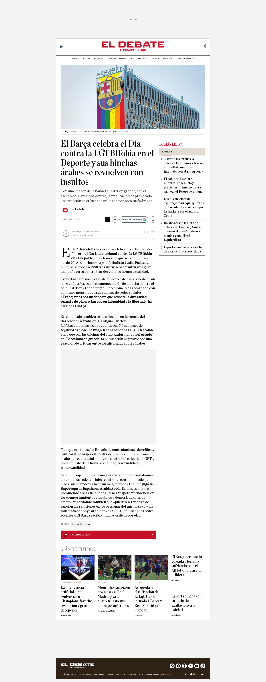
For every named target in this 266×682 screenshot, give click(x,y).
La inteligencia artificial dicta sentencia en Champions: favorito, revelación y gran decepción (77, 598)
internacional (127, 58)
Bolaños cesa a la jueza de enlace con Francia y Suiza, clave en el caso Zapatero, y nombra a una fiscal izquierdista (182, 231)
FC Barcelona (81, 524)
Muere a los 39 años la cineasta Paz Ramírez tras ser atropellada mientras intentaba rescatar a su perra (184, 165)
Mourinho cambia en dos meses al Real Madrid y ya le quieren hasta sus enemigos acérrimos (114, 596)
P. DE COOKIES (145, 674)
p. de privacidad (129, 674)
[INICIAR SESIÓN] (206, 46)
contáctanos (85, 674)
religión (167, 58)
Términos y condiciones (106, 674)
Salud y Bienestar (185, 58)
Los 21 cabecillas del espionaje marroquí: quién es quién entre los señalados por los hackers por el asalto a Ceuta (184, 207)
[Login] (206, 46)
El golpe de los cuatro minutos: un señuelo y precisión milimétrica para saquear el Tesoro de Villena (183, 185)
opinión (112, 58)
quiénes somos (69, 674)
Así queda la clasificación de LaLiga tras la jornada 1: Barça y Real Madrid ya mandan (148, 598)
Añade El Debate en (132, 219)
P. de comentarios (163, 674)
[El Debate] (133, 44)
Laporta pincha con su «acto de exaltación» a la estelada (183, 249)
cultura (155, 58)
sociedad (143, 58)
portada (75, 58)
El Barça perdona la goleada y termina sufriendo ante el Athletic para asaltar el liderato (187, 566)
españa (87, 58)
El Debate (78, 209)
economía (99, 58)
